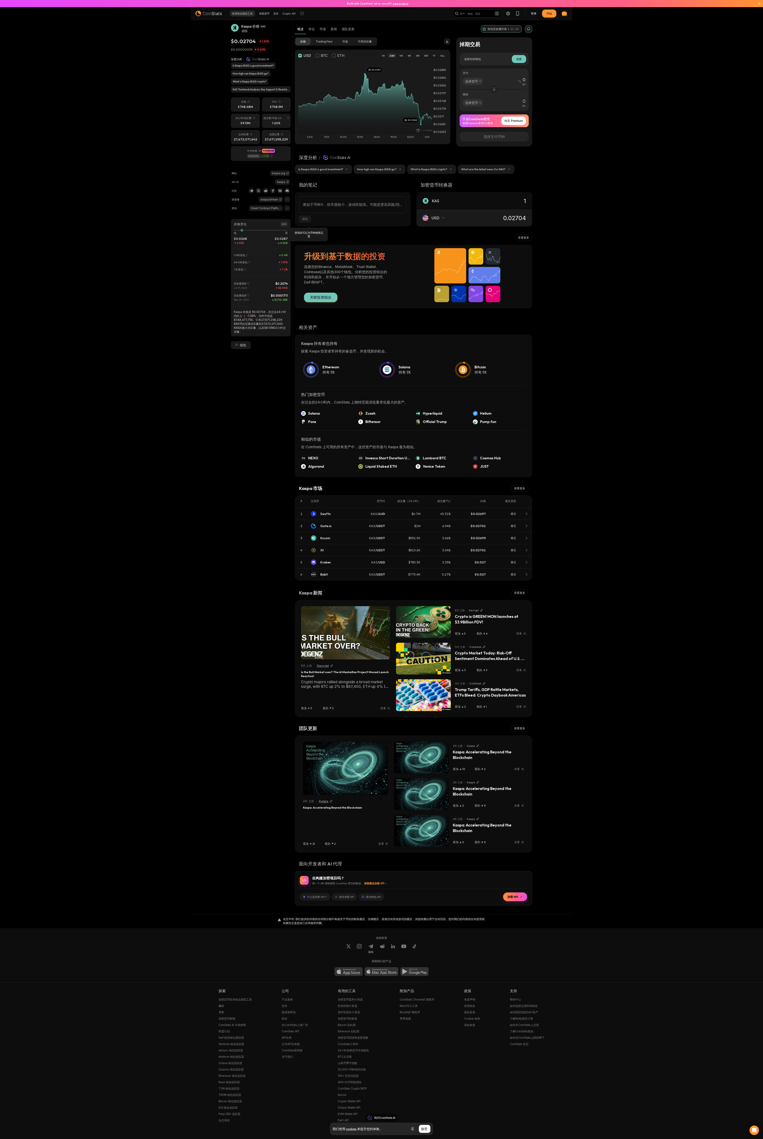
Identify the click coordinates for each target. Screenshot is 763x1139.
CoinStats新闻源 (292, 1050)
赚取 (221, 1005)
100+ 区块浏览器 (348, 1075)
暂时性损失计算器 (349, 1012)
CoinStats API (290, 1031)
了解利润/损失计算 (521, 1018)
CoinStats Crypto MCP (352, 1088)
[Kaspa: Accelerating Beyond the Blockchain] (345, 768)
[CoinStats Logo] (209, 13)
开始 (549, 13)
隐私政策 (469, 1012)
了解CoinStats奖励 (521, 1031)
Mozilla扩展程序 (410, 1012)
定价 (284, 1005)
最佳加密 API (346, 896)
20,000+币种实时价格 (352, 1069)
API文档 (286, 1037)
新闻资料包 (289, 1012)
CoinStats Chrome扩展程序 (417, 999)
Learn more (400, 3)
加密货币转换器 (347, 1018)
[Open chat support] (754, 1130)
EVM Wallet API (347, 1114)
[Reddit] (265, 191)
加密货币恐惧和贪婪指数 (353, 1037)
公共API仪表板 (291, 1044)
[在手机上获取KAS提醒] (528, 29)
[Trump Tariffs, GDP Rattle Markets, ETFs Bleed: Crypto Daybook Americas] (423, 695)
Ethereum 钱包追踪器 (232, 1075)
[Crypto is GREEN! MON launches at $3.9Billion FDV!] (423, 622)
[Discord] (287, 191)
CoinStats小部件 (348, 1044)
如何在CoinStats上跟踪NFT (527, 1037)
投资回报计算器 (347, 1005)
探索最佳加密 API (374, 883)
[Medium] (280, 191)
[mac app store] (381, 971)
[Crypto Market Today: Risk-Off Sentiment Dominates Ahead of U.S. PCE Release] (423, 658)
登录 (533, 13)
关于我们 (287, 1056)
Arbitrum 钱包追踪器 (231, 1056)
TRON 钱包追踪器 (230, 1094)
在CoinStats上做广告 (295, 1025)
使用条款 (469, 1005)
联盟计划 (224, 1031)
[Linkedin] (393, 948)
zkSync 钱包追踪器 (231, 1050)
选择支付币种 (494, 137)
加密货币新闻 (227, 1018)
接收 (465, 94)
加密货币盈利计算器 (350, 999)
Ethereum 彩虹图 (348, 1031)
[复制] (287, 182)
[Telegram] (251, 191)
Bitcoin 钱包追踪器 (230, 1101)
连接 (519, 59)
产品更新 (287, 999)
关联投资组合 (320, 297)
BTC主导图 (345, 1056)
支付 (465, 73)
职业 (284, 1018)
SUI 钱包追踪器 (228, 1107)
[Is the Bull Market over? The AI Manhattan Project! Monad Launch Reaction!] (345, 632)
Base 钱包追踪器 (229, 1082)
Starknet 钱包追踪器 (231, 1044)
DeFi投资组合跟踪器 (231, 1037)
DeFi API (343, 1120)
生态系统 (224, 1120)
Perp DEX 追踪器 (229, 1114)
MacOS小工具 (409, 1005)
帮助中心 (515, 999)
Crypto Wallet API (349, 1101)
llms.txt (342, 1094)
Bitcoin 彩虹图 (347, 1025)
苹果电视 (405, 1018)
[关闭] (757, 3)
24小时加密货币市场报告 (353, 1050)
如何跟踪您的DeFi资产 (524, 1012)
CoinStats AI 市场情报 (232, 1025)
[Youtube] (403, 948)
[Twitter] (258, 191)
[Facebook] (273, 191)
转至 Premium (513, 120)
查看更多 (523, 237)
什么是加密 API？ (317, 896)
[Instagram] (359, 948)
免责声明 (469, 999)
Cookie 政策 (472, 1018)
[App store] (348, 971)
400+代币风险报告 (350, 1082)
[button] (287, 182)
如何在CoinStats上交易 (524, 1025)
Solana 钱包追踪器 (230, 1063)
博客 (221, 1012)
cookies (351, 1129)
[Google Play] (414, 971)
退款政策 (469, 1025)
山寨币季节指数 (347, 1063)
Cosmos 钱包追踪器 (231, 1069)
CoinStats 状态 (519, 1044)
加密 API (512, 897)
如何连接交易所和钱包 (524, 1005)
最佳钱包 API (373, 896)
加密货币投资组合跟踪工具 (235, 999)
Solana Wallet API (349, 1107)
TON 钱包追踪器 (229, 1088)
